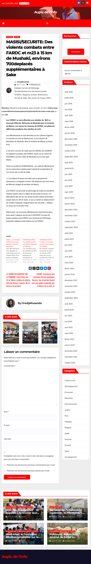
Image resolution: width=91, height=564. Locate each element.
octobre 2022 (70, 363)
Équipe (10, 340)
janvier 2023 (70, 345)
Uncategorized (71, 457)
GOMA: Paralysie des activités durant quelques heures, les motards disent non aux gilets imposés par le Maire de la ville (43, 280)
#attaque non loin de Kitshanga (26, 88)
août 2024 (69, 233)
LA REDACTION (70, 516)
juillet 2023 (69, 310)
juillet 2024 (69, 239)
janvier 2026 (70, 133)
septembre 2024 (71, 227)
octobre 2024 (70, 221)
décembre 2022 (71, 351)
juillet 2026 (69, 98)
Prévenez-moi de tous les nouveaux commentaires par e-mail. (31, 465)
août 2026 (69, 92)
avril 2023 (69, 327)
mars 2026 (69, 121)
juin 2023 (68, 316)
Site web (7, 439)
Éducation (69, 398)
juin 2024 (68, 245)
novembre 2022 (71, 357)
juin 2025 (68, 174)
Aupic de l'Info (45, 12)
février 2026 (69, 127)
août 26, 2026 (56, 541)
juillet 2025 (69, 168)
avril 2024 (69, 257)
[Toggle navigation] (47, 23)
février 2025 (69, 198)
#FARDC (18, 95)
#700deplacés (34, 85)
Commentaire (10, 366)
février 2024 (69, 269)
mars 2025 (69, 192)
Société (17, 37)
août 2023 (69, 304)
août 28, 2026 (13, 516)
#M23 (48, 98)
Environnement (71, 404)
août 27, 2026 (13, 541)
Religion (68, 428)
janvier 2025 (70, 204)
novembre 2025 (71, 145)
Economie (69, 392)
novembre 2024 (71, 216)
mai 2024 (68, 251)
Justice (67, 410)
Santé (67, 433)
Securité (9, 37)
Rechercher (70, 36)
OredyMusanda (23, 82)
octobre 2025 (70, 151)
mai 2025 (68, 180)
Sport (67, 451)
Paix (66, 416)
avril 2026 (69, 115)
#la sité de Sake (20, 98)
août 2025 (69, 163)
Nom (6, 412)
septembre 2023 (71, 298)
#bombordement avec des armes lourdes (30, 91)
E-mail (7, 425)
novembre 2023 (71, 286)
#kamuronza (42, 95)
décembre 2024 (71, 210)
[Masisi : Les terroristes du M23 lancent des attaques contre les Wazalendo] (14, 251)
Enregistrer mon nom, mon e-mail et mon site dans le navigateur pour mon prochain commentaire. (29, 457)
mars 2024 (69, 263)
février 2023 (69, 339)
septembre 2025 (71, 157)
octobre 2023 (70, 292)
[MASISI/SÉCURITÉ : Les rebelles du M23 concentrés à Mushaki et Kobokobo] (31, 251)
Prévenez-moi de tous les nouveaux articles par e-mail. (28, 471)
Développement (71, 386)
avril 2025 (69, 186)
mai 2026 (68, 110)
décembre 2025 (71, 139)
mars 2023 (69, 333)
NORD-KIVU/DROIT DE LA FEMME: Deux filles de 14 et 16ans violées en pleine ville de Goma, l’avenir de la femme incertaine (18, 280)
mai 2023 (68, 321)
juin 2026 (68, 104)
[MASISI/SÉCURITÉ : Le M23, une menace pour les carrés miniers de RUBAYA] (48, 251)
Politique (68, 422)
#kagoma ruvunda (30, 95)
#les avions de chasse (37, 98)
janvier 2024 (70, 274)
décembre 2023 (71, 280)
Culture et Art (70, 380)
